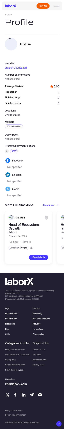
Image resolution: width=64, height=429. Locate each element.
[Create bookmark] (46, 218)
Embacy (19, 410)
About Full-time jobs (41, 318)
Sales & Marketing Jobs (15, 365)
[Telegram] (32, 395)
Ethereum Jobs (39, 349)
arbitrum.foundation (16, 67)
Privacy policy (38, 334)
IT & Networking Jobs (14, 370)
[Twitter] (7, 395)
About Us (37, 324)
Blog (7, 329)
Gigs (7, 308)
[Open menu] (56, 6)
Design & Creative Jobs (15, 349)
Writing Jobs (10, 359)
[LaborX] (10, 6)
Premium (36, 308)
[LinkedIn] (23, 395)
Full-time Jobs (11, 318)
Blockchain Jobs (39, 359)
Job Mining (37, 313)
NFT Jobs (37, 354)
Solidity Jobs (38, 365)
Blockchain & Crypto (18, 248)
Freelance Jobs (11, 313)
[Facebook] (15, 395)
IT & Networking (14, 126)
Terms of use (38, 329)
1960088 (35, 299)
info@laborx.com (16, 384)
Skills (7, 334)
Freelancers (10, 324)
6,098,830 (38, 296)
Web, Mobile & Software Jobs (17, 354)
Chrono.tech (21, 415)
